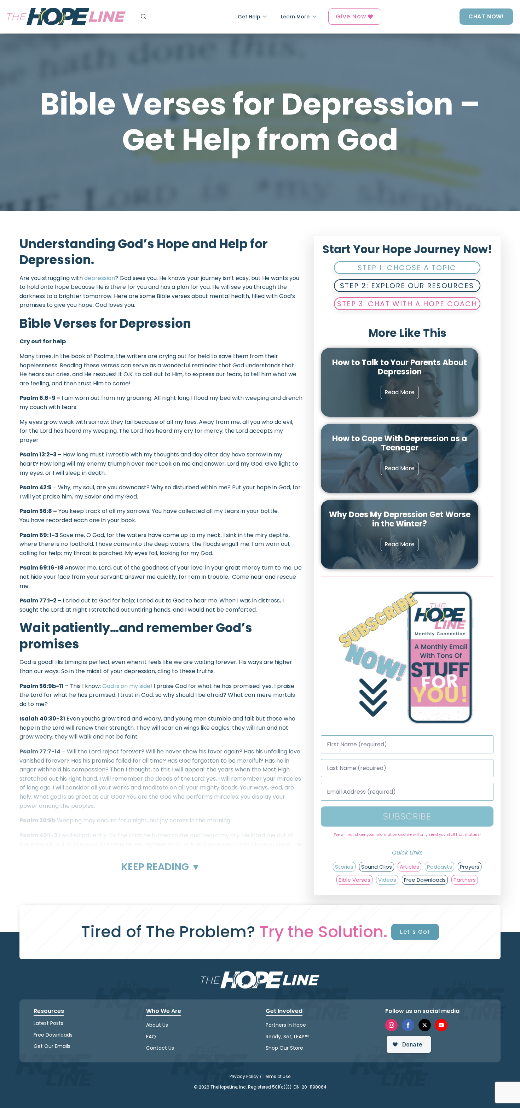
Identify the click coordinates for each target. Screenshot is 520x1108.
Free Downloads (53, 1034)
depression (99, 278)
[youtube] (441, 1025)
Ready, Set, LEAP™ (287, 1036)
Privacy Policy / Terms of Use (260, 1076)
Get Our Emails (52, 1046)
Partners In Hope (286, 1024)
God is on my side (126, 686)
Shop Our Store (284, 1047)
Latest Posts (48, 1023)
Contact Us (160, 1047)
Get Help (249, 16)
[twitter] (424, 1025)
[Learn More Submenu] (316, 16)
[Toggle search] (143, 16)
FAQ (151, 1036)
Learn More (295, 16)
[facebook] (408, 1025)
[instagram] (391, 1025)
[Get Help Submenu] (267, 16)
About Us (157, 1024)
